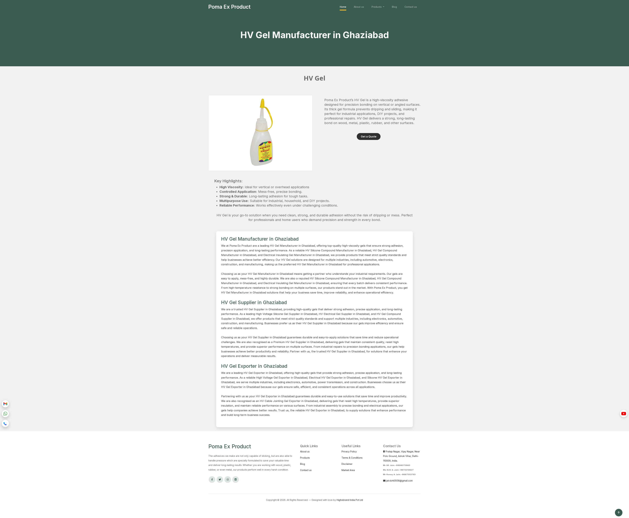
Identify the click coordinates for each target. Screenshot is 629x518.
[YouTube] (623, 413)
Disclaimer (347, 464)
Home (343, 6)
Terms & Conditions (352, 457)
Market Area (348, 470)
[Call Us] (5, 423)
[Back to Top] (618, 512)
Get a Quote (368, 136)
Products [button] (377, 6)
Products (305, 457)
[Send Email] (5, 404)
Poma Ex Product (229, 7)
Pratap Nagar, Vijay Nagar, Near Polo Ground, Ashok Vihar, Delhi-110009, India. (401, 456)
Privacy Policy (349, 451)
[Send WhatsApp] (5, 413)
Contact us (410, 6)
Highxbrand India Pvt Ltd (350, 500)
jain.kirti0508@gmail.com (399, 480)
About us (359, 6)
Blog (394, 6)
